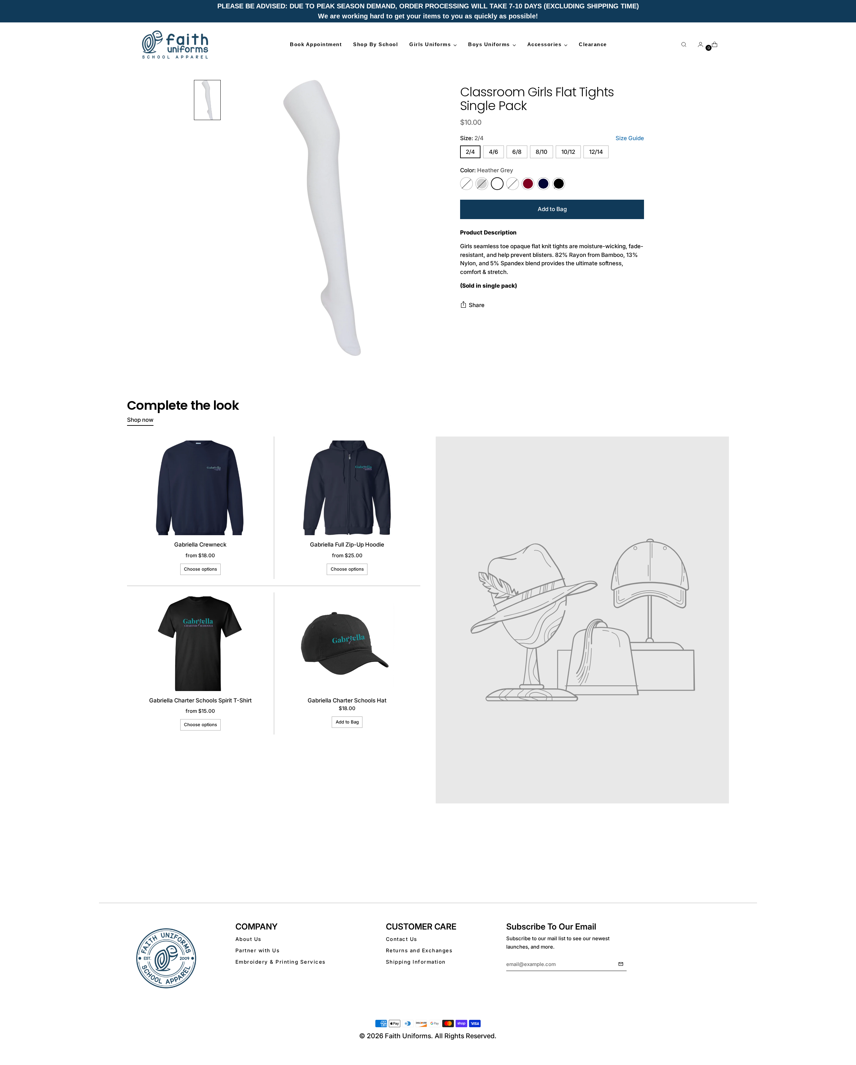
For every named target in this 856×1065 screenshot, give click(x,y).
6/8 (517, 152)
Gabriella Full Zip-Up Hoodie (347, 544)
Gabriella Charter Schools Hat (347, 700)
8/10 (541, 152)
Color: (486, 170)
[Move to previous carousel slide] (708, 866)
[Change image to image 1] (207, 100)
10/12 (568, 152)
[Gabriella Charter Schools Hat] (347, 643)
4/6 (493, 152)
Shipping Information (416, 962)
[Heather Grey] (497, 184)
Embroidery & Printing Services (280, 962)
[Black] (558, 184)
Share (477, 305)
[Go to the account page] (698, 44)
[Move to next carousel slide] (723, 866)
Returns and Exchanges (419, 950)
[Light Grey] (481, 184)
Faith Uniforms (408, 1036)
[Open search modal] (683, 44)
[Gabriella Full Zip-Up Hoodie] (347, 488)
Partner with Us (257, 950)
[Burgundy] (528, 184)
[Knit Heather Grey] (512, 184)
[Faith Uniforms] (175, 44)
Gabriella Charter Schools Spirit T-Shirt (200, 700)
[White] (466, 184)
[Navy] (543, 184)
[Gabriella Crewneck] (200, 488)
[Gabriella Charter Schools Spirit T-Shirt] (200, 643)
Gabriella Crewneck (200, 544)
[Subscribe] (620, 964)
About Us (248, 939)
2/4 (470, 152)
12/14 (596, 152)
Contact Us (401, 939)
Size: (472, 138)
